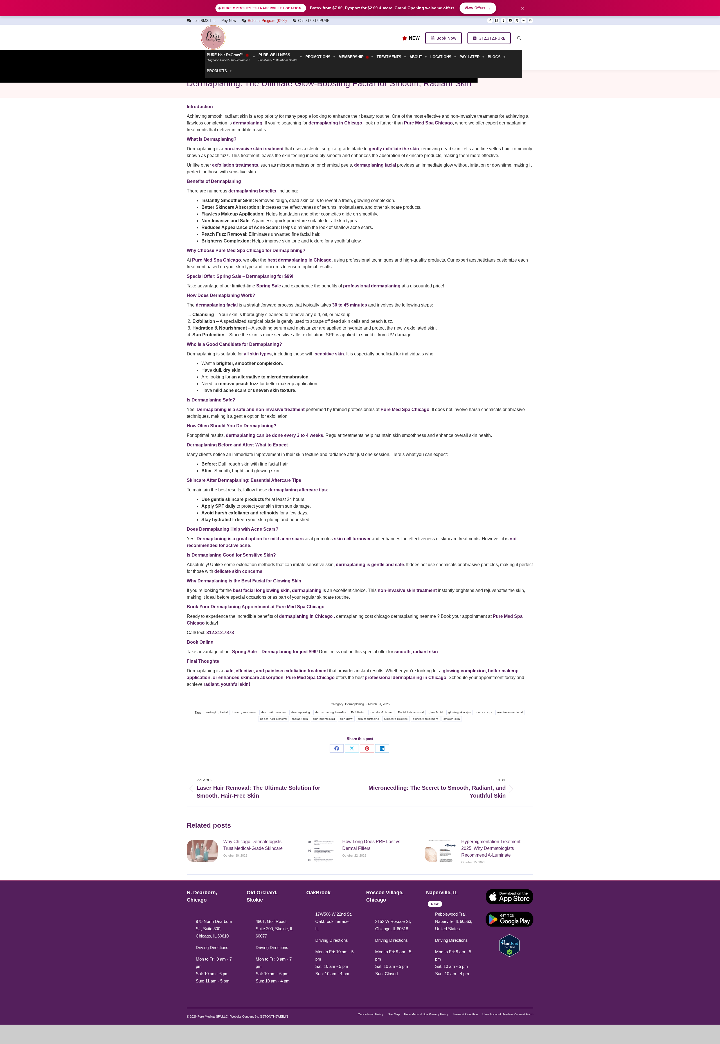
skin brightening (324, 718)
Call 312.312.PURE (314, 21)
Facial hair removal (411, 712)
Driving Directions (212, 947)
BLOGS (494, 57)
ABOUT (416, 57)
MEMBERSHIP (352, 57)
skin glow (346, 718)
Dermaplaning (354, 704)
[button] (280, 57)
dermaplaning (300, 712)
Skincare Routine (396, 718)
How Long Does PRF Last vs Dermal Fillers (371, 845)
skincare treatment (425, 718)
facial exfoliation (381, 712)
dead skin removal (273, 712)
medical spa (484, 712)
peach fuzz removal (273, 718)
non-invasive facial (510, 712)
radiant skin (300, 718)
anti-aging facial (217, 712)
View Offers (478, 8)
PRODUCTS (217, 71)
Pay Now (228, 21)
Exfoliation (358, 712)
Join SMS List (204, 21)
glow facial (436, 712)
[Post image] (202, 851)
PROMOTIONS (317, 57)
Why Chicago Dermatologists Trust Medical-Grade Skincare (253, 845)
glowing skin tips (459, 712)
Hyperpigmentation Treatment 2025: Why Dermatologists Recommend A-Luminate (490, 848)
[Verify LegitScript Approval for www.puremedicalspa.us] (509, 945)
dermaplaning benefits (330, 712)
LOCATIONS (440, 57)
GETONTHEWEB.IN (274, 1016)
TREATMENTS (389, 57)
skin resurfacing (368, 718)
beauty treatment (244, 712)
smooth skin (452, 718)
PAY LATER (470, 57)
